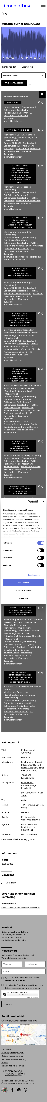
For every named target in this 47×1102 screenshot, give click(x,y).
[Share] (22, 58)
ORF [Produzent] (29, 770)
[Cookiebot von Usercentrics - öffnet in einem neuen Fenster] (28, 501)
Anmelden (8, 1004)
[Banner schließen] (43, 501)
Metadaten (11, 883)
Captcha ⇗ (32, 997)
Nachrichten (12, 102)
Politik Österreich (12, 346)
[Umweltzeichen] (4, 1089)
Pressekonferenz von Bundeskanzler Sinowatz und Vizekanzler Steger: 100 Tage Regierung (20, 490)
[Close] (42, 94)
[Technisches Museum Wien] (12, 1073)
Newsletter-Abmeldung (12, 1066)
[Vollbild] (43, 58)
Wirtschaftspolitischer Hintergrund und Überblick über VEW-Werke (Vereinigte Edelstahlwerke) (20, 611)
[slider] (23, 61)
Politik (34, 198)
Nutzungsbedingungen (12, 1052)
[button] (39, 58)
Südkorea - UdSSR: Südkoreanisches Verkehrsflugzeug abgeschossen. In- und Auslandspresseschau (20, 446)
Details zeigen (34, 575)
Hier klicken (23, 995)
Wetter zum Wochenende (18, 130)
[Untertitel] (35, 58)
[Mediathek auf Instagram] (19, 1090)
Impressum (6, 1049)
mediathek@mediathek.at (14, 940)
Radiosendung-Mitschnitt (16, 113)
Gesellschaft (23, 110)
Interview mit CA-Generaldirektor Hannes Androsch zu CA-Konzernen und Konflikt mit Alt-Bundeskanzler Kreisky (20, 677)
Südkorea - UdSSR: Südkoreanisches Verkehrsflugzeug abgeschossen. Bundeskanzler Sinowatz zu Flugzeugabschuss (19, 375)
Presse (4, 1062)
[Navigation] (43, 5)
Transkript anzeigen (14, 83)
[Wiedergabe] (3, 58)
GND (37, 765)
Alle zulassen (23, 583)
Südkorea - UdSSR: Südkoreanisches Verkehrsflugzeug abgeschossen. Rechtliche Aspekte (20, 273)
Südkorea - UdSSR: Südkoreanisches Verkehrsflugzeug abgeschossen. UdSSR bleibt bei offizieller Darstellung (20, 222)
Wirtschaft (9, 200)
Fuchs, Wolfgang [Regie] (33, 767)
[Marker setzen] (31, 58)
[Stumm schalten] (26, 58)
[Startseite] (16, 5)
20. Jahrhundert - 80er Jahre (17, 151)
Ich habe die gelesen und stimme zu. (24, 986)
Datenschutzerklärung (12, 1056)
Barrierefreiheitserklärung (13, 1059)
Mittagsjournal (28, 839)
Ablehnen (23, 598)
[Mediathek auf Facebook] (12, 1090)
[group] (23, 75)
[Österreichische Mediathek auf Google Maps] (23, 1034)
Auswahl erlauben (23, 590)
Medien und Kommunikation (17, 246)
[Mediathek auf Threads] (25, 1090)
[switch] (40, 550)
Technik (36, 349)
